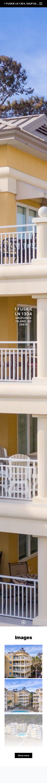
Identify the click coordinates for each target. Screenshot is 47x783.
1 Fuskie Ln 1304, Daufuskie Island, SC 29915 (21, 3)
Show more (23, 755)
